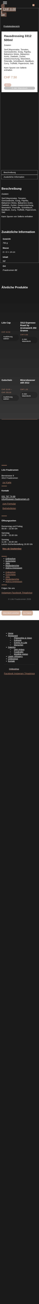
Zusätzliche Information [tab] (14, 177)
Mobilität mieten (21, 654)
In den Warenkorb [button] (26, 340)
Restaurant (13, 635)
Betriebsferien (9, 508)
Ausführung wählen (7, 338)
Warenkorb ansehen (11, 613)
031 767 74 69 (8, 496)
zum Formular (9, 503)
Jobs (8, 563)
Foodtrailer (19, 652)
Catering (12, 647)
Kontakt (11, 661)
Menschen (18, 645)
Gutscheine (11, 561)
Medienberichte (12, 565)
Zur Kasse (27, 613)
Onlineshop (11, 558)
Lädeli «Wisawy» (15, 656)
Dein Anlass (19, 649)
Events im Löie (20, 642)
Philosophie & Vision (23, 638)
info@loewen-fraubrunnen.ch (15, 499)
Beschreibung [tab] (10, 172)
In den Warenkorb (20, 88)
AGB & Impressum (14, 568)
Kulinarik (18, 640)
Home (10, 633)
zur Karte (6, 482)
